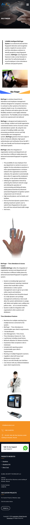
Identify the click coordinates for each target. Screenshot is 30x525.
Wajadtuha (5, 461)
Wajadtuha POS (6, 464)
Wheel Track (6, 467)
